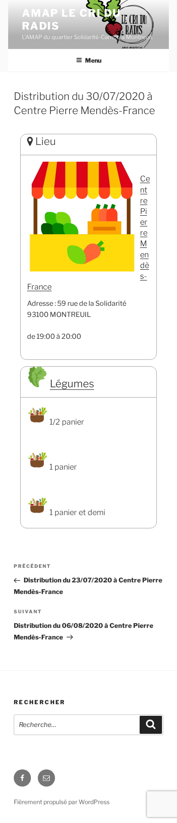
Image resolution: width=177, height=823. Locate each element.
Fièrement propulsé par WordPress (62, 801)
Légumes (72, 383)
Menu (93, 60)
